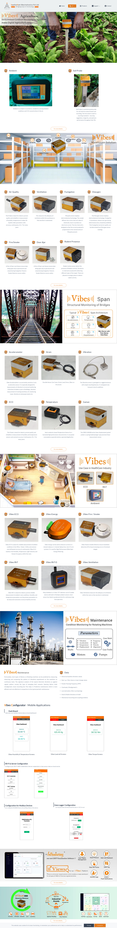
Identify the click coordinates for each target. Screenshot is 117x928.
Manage (89, 925)
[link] (16, 671)
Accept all (100, 925)
